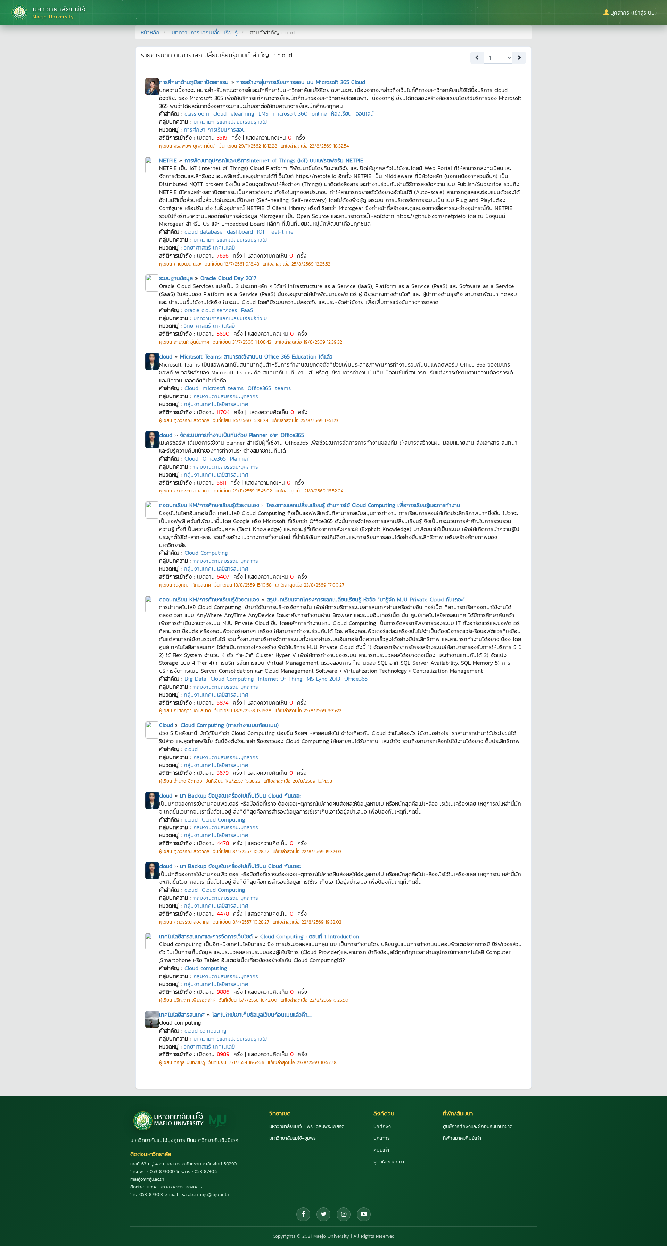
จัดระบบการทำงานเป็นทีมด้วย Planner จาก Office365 (242, 435)
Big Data (195, 678)
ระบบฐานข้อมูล (176, 278)
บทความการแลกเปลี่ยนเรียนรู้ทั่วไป (230, 122)
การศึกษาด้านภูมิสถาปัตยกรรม (194, 82)
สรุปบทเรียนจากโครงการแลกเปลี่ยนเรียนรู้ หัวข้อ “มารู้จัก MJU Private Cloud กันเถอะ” (366, 599)
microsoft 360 (290, 113)
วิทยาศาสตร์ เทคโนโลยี (209, 247)
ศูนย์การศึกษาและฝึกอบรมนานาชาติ (478, 1126)
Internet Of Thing (280, 678)
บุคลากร (381, 1138)
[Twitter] (323, 1214)
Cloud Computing (206, 552)
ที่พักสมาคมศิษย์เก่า (462, 1138)
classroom (196, 113)
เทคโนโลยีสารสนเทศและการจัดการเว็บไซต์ (206, 936)
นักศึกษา (382, 1126)
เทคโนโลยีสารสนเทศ (182, 1014)
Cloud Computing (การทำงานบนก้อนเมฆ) (230, 725)
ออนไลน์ (365, 113)
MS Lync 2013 (323, 678)
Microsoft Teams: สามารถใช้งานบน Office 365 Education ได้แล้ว (256, 356)
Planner (239, 458)
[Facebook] (303, 1214)
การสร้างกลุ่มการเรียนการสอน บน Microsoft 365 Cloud (300, 82)
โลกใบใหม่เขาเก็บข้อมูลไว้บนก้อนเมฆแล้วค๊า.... (262, 1014)
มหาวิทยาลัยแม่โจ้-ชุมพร (292, 1138)
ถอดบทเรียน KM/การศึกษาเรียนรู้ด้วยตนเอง (209, 505)
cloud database (203, 231)
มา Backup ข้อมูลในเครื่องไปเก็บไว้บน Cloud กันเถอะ (240, 795)
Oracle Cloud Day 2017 (228, 278)
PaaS (247, 310)
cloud (220, 113)
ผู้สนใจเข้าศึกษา (388, 1161)
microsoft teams (223, 388)
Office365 (259, 388)
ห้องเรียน (341, 113)
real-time (281, 231)
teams (283, 388)
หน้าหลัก (150, 32)
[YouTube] (364, 1214)
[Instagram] (344, 1214)
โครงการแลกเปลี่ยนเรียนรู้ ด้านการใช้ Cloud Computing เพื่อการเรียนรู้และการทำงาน (363, 505)
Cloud (191, 388)
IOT (261, 231)
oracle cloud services (210, 310)
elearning (242, 113)
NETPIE (168, 160)
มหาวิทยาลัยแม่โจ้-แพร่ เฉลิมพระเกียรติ (307, 1126)
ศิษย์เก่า (381, 1150)
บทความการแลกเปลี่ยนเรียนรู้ (205, 32)
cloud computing (205, 1030)
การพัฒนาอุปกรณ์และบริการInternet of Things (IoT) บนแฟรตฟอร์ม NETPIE (273, 160)
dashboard (240, 231)
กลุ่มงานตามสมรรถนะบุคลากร (225, 396)
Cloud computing (205, 968)
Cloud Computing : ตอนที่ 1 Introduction (309, 936)
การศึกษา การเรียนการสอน (215, 129)
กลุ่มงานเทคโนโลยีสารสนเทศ (216, 404)
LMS (263, 113)
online (319, 113)
